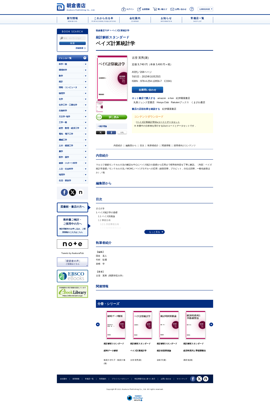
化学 (61, 99)
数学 (61, 76)
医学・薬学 (64, 157)
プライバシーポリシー (120, 379)
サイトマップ (182, 379)
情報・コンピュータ (68, 87)
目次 (142, 145)
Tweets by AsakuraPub (72, 253)
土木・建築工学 (66, 145)
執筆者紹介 (153, 145)
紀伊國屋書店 (183, 98)
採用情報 (75, 379)
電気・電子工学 (66, 134)
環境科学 (63, 70)
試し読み (114, 117)
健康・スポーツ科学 (68, 163)
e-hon (171, 98)
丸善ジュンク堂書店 (144, 102)
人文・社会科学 (66, 169)
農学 (61, 151)
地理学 (62, 174)
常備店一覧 (89, 379)
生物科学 (63, 110)
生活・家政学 (65, 180)
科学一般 (63, 64)
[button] (98, 324)
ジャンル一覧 (65, 58)
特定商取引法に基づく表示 (145, 379)
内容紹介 (118, 145)
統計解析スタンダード (113, 37)
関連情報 (166, 145)
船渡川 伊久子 (109, 360)
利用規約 (102, 379)
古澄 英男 (138, 57)
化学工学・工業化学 (68, 105)
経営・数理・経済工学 (69, 128)
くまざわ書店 (198, 102)
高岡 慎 (186, 360)
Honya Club (163, 102)
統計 (61, 81)
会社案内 (63, 379)
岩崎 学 (160, 360)
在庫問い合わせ (147, 89)
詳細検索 (79, 48)
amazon (162, 98)
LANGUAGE (205, 9)
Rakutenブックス (180, 102)
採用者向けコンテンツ (185, 145)
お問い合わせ (166, 379)
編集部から (131, 145)
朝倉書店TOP (102, 30)
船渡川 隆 (121, 360)
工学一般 (63, 122)
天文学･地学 (64, 116)
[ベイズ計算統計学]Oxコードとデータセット (158, 122)
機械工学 (63, 140)
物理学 (62, 93)
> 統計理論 (102, 126)
